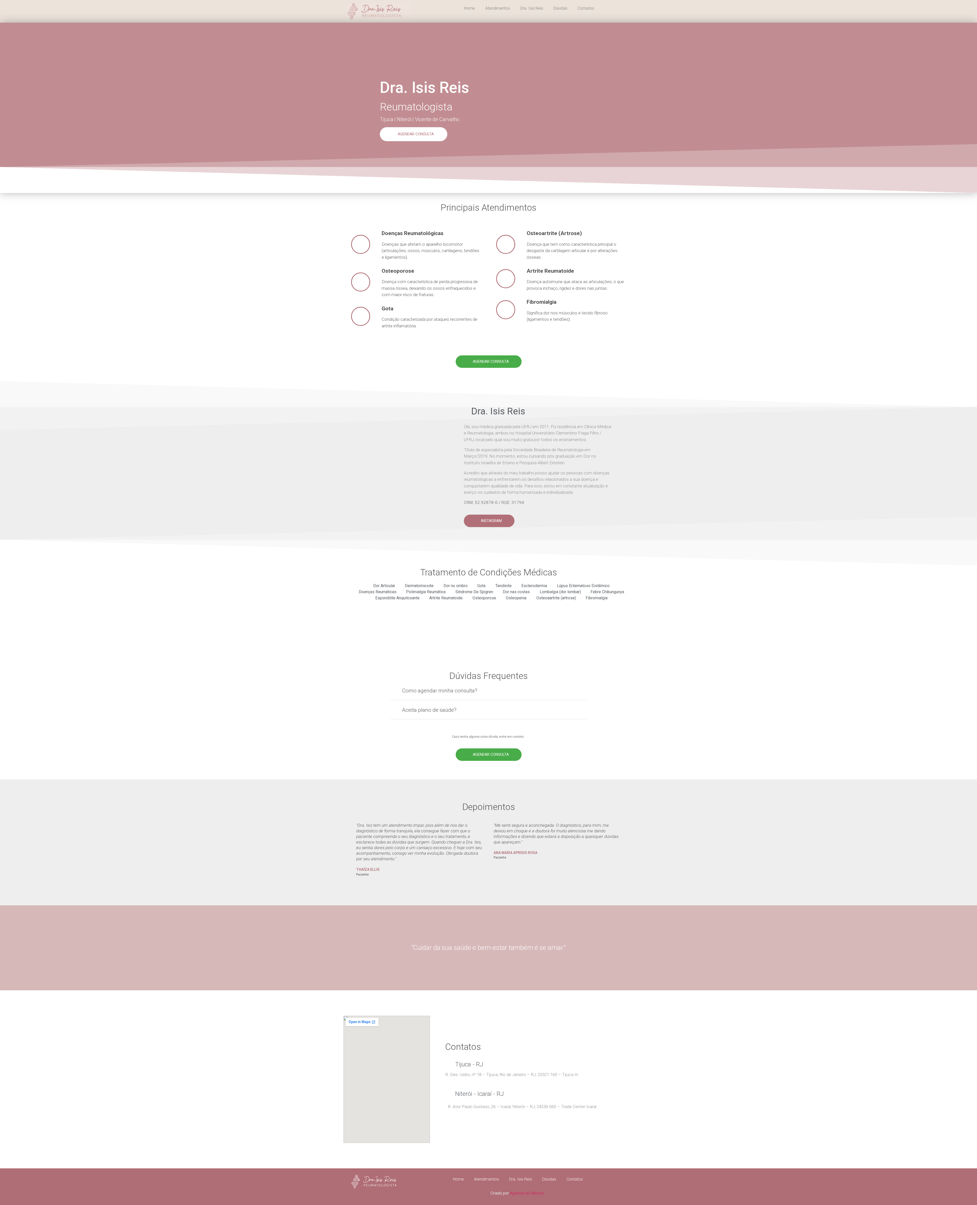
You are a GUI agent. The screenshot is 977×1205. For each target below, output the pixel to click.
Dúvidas (560, 8)
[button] (413, 134)
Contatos (586, 8)
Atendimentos (497, 8)
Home (469, 8)
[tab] (489, 693)
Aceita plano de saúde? (429, 710)
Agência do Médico (527, 1193)
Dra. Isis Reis (531, 8)
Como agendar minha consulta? (439, 691)
